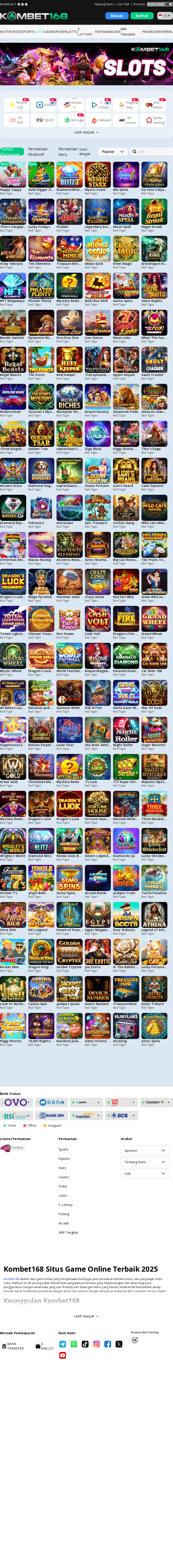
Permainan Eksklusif (37, 151)
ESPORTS (26, 31)
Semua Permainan (10, 151)
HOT (3, 31)
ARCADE (114, 31)
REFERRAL (165, 31)
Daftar (142, 15)
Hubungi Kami (104, 4)
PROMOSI (149, 31)
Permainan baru (68, 151)
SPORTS (13, 31)
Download (7, 4)
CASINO (50, 31)
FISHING (101, 31)
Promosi (139, 4)
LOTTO (72, 31)
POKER (61, 31)
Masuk (117, 15)
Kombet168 (12, 1501)
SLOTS (39, 31)
